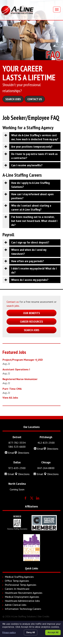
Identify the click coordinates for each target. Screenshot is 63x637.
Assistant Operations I (16, 369)
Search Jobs (13, 99)
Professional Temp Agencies (20, 584)
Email (10, 452)
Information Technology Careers (23, 608)
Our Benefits (31, 313)
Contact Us (34, 99)
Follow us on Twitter (31, 498)
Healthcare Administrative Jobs (22, 600)
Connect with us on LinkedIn (37, 498)
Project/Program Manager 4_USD (23, 359)
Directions (23, 452)
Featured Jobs (14, 352)
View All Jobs (10, 397)
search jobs (13, 305)
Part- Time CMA (12, 388)
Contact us (13, 301)
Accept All (53, 632)
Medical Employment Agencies (22, 596)
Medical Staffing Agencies (19, 576)
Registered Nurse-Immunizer (20, 379)
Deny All (30, 632)
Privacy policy (9, 632)
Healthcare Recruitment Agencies (23, 592)
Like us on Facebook (25, 498)
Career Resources (31, 321)
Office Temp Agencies (17, 580)
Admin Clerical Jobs (15, 604)
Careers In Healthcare (17, 588)
